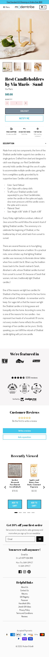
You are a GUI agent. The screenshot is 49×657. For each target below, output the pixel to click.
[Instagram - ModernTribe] (24, 571)
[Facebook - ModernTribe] (20, 571)
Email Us (24, 554)
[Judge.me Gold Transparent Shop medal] (37, 388)
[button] (24, 35)
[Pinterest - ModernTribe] (29, 571)
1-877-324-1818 (27, 558)
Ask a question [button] (24, 437)
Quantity (8, 99)
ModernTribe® (28, 646)
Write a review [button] (24, 430)
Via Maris (9, 89)
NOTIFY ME (24, 118)
